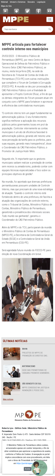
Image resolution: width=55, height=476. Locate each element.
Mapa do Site (6, 6)
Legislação (41, 2)
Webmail (4, 2)
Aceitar (27, 469)
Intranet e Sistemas (17, 2)
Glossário (31, 2)
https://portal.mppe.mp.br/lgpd (29, 463)
